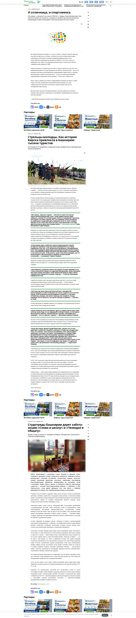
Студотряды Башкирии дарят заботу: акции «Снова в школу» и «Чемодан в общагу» (52, 5)
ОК (91, 2)
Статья (26, 5)
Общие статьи (31, 421)
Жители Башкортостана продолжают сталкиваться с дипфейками (96, 5)
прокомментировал (69, 224)
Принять (105, 615)
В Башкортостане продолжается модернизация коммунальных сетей (73, 5)
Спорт (29, 9)
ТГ (96, 2)
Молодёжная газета (43, 584)
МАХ (102, 2)
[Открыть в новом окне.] (34, 107)
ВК (86, 2)
